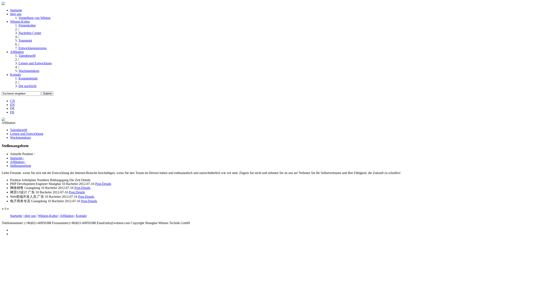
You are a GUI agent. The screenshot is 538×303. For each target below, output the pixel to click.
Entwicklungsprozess (32, 48)
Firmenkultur (27, 25)
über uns (15, 14)
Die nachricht (27, 86)
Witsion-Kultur (20, 21)
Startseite (16, 10)
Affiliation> (18, 162)
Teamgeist (25, 40)
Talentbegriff (27, 55)
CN (12, 101)
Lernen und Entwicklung (35, 63)
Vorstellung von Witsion (34, 18)
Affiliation (17, 52)
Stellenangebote (20, 165)
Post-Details (103, 184)
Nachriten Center (29, 33)
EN (12, 104)
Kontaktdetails (28, 78)
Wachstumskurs (28, 71)
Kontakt (15, 74)
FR (12, 112)
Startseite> (17, 158)
